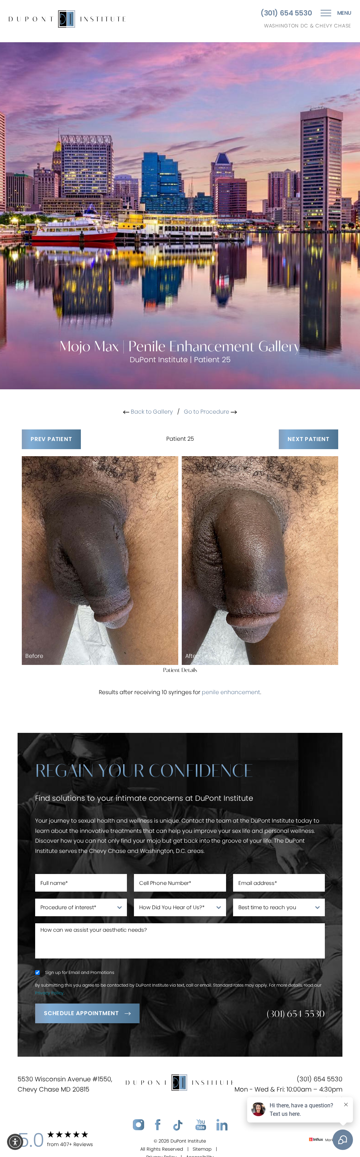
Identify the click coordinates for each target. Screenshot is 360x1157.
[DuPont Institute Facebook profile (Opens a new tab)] (157, 1125)
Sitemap (202, 1149)
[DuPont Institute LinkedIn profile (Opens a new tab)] (222, 1125)
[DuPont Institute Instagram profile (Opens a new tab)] (138, 1125)
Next (308, 439)
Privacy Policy (49, 993)
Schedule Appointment (81, 1013)
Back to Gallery (151, 412)
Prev (51, 439)
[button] (15, 1142)
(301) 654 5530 (286, 13)
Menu (344, 13)
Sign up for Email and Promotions (79, 972)
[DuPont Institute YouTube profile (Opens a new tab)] (200, 1125)
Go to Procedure (207, 412)
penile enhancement (231, 692)
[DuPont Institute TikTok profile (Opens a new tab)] (178, 1125)
